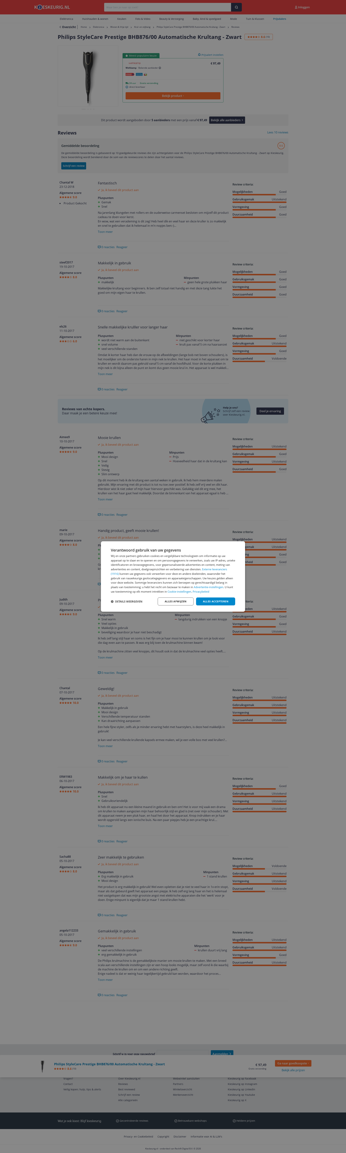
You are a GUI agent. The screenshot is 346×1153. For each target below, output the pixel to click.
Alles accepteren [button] (215, 601)
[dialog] (173, 576)
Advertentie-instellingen (208, 587)
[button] (126, 601)
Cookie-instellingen (179, 591)
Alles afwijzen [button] (176, 601)
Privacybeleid (201, 591)
